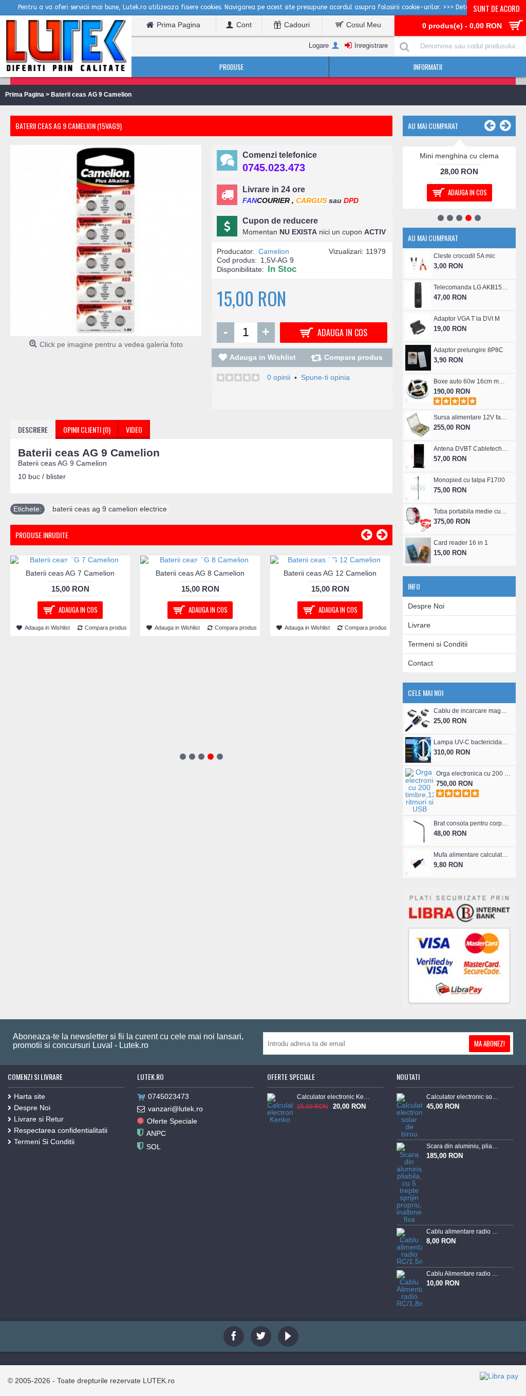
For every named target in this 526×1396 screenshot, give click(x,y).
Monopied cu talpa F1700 (469, 480)
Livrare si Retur (39, 1119)
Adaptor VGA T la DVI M (467, 318)
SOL (153, 1147)
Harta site (29, 1096)
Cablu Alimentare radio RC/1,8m (462, 1273)
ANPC (156, 1133)
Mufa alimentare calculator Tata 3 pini (471, 854)
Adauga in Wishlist (263, 357)
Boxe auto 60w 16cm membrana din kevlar (471, 381)
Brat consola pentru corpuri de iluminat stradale (471, 823)
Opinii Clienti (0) (86, 429)
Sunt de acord (496, 8)
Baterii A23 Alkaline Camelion (459, 156)
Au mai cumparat (433, 125)
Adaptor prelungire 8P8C (468, 350)
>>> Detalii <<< (465, 7)
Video (134, 429)
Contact (420, 663)
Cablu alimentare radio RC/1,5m (462, 1231)
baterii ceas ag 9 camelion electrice (109, 509)
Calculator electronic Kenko (333, 1096)
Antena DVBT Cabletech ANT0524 (471, 448)
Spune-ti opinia (325, 377)
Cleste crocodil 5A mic (464, 256)
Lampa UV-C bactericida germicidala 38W (471, 742)
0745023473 (168, 1096)
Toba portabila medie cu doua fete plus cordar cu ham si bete (471, 511)
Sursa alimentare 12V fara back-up (471, 417)
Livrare (419, 625)
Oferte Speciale (172, 1121)
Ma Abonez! (489, 1043)
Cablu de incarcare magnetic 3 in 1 (471, 710)
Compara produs (353, 357)
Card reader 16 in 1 (461, 542)
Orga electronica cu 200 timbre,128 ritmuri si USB (473, 773)
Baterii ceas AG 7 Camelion (70, 573)
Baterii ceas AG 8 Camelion (200, 573)
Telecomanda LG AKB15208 (471, 287)
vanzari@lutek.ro (175, 1109)
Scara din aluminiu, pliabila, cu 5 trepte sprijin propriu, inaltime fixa (462, 1146)
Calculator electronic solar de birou (462, 1096)
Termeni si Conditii (437, 644)
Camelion (273, 251)
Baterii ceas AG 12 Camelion (330, 573)
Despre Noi (426, 606)
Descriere (33, 429)
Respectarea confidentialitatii (60, 1130)
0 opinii (278, 377)
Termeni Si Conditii (44, 1141)
